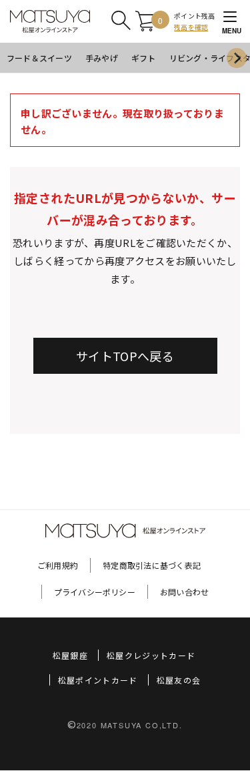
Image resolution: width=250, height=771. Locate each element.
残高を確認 (191, 27)
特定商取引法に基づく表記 (152, 565)
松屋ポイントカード (98, 680)
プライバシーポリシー (94, 591)
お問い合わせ (184, 591)
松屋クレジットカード (151, 655)
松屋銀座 (70, 655)
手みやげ (101, 57)
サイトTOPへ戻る (125, 355)
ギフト (143, 57)
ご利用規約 (57, 565)
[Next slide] (237, 58)
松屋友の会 (179, 680)
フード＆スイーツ (39, 57)
